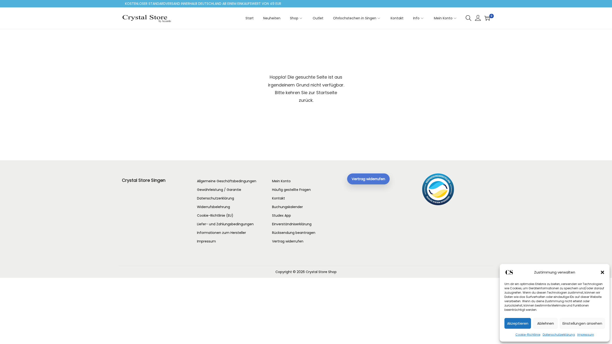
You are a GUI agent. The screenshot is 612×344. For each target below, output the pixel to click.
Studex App (281, 215)
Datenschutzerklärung (559, 335)
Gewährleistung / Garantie (219, 189)
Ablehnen (545, 323)
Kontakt (278, 198)
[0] (487, 18)
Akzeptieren (517, 323)
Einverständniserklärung (291, 224)
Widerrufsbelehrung (213, 206)
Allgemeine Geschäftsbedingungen (226, 181)
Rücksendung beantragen (293, 232)
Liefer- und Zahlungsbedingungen (225, 224)
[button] (602, 272)
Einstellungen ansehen (582, 323)
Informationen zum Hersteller (221, 232)
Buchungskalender (287, 206)
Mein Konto (281, 181)
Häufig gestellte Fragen (291, 189)
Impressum (585, 335)
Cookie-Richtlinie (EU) (215, 215)
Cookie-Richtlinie (527, 335)
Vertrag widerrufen (287, 241)
